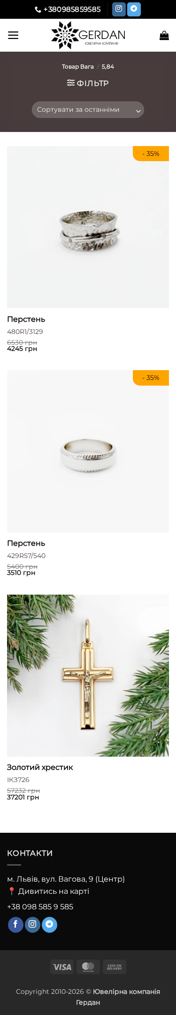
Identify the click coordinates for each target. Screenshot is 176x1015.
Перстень (26, 319)
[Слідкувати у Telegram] (134, 9)
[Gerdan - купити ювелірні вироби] (88, 35)
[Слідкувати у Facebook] (15, 925)
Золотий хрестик (40, 767)
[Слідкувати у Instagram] (119, 9)
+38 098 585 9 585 (40, 906)
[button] (13, 35)
